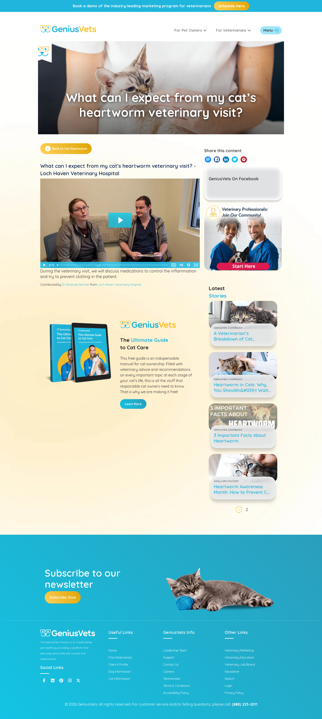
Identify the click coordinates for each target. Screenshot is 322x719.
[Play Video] (44, 265)
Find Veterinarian (120, 657)
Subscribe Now (63, 597)
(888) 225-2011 (244, 704)
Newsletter (232, 671)
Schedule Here (232, 6)
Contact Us (171, 664)
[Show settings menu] (188, 265)
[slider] (112, 265)
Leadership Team (175, 650)
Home (112, 650)
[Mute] (181, 265)
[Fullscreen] (196, 265)
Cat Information (119, 679)
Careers (168, 671)
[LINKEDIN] (226, 159)
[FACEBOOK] (217, 159)
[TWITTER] (235, 159)
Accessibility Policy (176, 693)
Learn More (133, 404)
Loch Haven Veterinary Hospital (119, 284)
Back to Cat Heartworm (69, 148)
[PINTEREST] (244, 159)
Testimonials (171, 679)
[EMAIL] (208, 159)
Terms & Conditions (176, 686)
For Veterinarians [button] (231, 30)
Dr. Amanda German (75, 284)
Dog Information (119, 671)
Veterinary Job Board (240, 664)
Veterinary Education (239, 657)
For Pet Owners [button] (188, 30)
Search (229, 679)
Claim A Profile (118, 664)
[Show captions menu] (173, 265)
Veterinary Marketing (239, 650)
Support (168, 657)
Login (228, 686)
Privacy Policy (234, 693)
